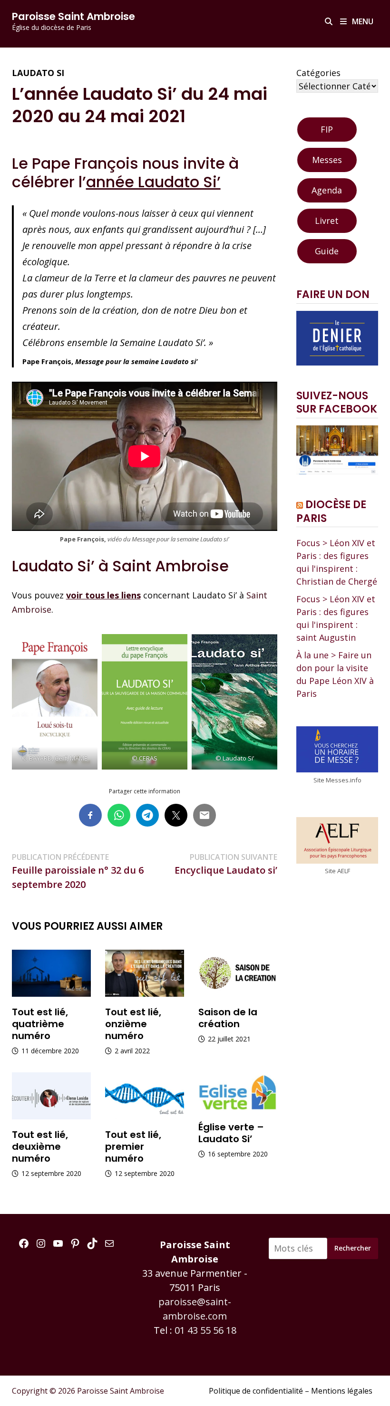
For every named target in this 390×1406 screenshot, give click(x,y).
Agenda (327, 190)
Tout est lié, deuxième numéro (40, 1146)
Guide (327, 251)
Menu (361, 21)
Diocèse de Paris (331, 511)
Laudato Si (38, 72)
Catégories (318, 72)
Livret (327, 220)
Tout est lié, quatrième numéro (40, 1023)
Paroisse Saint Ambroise (73, 16)
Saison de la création (227, 1017)
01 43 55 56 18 (205, 1330)
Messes (327, 159)
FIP (327, 129)
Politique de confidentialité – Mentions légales (290, 1391)
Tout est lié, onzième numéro (133, 1023)
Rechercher (352, 1247)
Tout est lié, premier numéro (133, 1146)
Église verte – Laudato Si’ (231, 1133)
